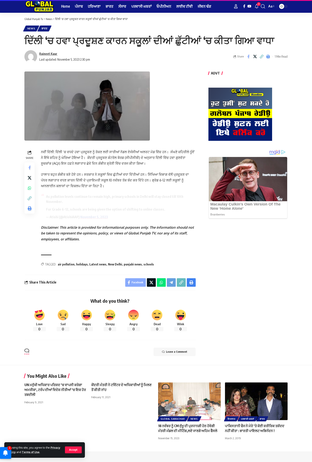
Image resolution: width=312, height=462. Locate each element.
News (31, 28)
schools (148, 264)
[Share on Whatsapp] (29, 188)
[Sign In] (236, 6)
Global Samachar (173, 419)
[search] (263, 6)
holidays (82, 264)
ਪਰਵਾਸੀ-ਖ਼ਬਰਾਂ (247, 419)
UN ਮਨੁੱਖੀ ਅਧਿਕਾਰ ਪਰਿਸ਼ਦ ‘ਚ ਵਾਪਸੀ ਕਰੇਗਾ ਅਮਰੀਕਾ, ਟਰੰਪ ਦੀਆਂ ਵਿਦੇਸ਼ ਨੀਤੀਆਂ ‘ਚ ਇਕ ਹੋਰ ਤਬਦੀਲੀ (55, 390)
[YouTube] (249, 6)
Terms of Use (30, 452)
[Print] (268, 56)
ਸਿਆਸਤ (231, 419)
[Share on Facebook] (248, 56)
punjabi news (133, 264)
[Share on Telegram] (171, 282)
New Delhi (115, 264)
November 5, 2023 (94, 217)
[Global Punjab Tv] (39, 6)
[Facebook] (244, 6)
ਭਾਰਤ (44, 28)
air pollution (66, 264)
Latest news (97, 264)
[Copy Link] (261, 56)
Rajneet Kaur (48, 54)
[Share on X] (255, 56)
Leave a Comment (176, 351)
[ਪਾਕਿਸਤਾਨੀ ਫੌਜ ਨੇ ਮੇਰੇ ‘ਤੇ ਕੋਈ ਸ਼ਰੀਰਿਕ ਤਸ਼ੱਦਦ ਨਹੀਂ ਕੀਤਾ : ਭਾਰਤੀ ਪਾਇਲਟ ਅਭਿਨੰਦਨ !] (256, 401)
